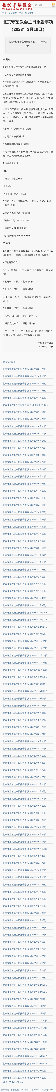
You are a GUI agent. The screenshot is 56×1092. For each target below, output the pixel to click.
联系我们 (5, 1089)
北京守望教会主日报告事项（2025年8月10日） (26, 755)
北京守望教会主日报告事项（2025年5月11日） (25, 848)
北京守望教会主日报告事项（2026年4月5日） (25, 512)
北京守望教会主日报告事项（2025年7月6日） (25, 791)
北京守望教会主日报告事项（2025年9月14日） (26, 720)
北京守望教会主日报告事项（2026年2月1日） (25, 576)
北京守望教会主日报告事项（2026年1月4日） (25, 598)
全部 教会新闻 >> (13, 1082)
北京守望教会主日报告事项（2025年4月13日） (26, 877)
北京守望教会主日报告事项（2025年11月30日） (26, 641)
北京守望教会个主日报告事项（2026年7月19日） (27, 405)
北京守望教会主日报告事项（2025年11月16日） (26, 655)
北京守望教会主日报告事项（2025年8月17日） (26, 748)
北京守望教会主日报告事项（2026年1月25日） (26, 584)
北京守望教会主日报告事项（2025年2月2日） (25, 949)
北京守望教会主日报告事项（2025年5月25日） (26, 834)
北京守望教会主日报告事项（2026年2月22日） (26, 555)
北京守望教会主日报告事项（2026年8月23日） (26, 369)
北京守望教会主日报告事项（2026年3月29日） (26, 519)
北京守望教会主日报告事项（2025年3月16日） (26, 906)
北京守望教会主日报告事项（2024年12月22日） (26, 992)
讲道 (21, 13)
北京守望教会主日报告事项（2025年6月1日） (25, 827)
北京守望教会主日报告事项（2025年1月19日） (26, 963)
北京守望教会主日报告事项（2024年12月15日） (26, 999)
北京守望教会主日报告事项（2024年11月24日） (26, 1020)
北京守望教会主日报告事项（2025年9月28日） (26, 705)
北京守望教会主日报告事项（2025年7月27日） (26, 770)
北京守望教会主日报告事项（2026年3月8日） (25, 541)
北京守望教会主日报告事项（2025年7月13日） (26, 784)
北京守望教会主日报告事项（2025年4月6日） (25, 884)
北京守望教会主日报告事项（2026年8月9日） (25, 383)
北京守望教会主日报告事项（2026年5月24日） (26, 462)
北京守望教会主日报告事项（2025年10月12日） (26, 691)
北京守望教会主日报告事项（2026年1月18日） (26, 591)
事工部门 (25, 1089)
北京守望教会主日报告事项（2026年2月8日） (25, 569)
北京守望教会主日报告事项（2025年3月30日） (26, 891)
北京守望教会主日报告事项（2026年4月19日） (26, 498)
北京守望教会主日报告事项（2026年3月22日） (26, 526)
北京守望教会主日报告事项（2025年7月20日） (26, 777)
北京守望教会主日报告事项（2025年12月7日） (26, 634)
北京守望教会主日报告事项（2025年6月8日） (25, 820)
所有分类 (29, 13)
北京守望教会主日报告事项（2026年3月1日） (25, 548)
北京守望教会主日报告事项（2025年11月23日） (26, 648)
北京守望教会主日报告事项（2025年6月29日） (26, 798)
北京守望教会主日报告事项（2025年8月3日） (25, 763)
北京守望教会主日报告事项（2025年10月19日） (26, 684)
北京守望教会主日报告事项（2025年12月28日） (26, 612)
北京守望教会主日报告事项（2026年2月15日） (26, 562)
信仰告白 (36, 1089)
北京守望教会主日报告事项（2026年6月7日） (25, 448)
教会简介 (15, 1089)
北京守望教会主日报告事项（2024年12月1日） (26, 1013)
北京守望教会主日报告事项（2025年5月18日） (26, 841)
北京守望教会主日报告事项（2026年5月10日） (26, 476)
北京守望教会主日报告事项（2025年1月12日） (26, 970)
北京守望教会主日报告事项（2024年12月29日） (26, 985)
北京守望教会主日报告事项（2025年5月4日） (25, 856)
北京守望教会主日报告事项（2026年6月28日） (26, 426)
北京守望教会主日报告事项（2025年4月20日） (26, 870)
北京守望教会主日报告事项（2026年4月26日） (26, 491)
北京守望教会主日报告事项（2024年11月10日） (26, 1035)
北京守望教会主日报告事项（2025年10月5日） (26, 698)
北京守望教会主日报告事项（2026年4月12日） (26, 505)
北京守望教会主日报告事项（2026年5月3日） (25, 483)
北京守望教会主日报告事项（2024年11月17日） (26, 1027)
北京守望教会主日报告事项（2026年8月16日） (26, 376)
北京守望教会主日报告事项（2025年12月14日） (26, 627)
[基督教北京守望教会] (17, 10)
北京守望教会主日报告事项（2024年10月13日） (26, 1063)
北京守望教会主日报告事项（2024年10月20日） (26, 1049)
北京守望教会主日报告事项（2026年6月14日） (26, 433)
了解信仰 (13, 13)
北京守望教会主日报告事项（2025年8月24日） (26, 741)
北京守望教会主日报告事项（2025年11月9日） (25, 662)
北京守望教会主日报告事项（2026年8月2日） (25, 390)
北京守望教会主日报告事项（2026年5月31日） (26, 455)
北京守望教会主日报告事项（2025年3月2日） (25, 920)
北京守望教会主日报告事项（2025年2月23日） (26, 927)
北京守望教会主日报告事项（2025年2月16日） (26, 934)
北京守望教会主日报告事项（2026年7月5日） (25, 419)
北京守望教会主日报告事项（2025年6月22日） (26, 806)
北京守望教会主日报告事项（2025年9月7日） (25, 727)
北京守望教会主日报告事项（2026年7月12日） (26, 412)
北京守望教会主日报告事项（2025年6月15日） (26, 813)
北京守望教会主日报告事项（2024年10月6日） (26, 1070)
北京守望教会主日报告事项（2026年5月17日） (26, 469)
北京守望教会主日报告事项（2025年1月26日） (26, 956)
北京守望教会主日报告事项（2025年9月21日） (26, 712)
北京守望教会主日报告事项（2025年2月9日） (25, 942)
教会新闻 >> (10, 362)
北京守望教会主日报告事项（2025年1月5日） (25, 977)
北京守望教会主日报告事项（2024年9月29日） (26, 1078)
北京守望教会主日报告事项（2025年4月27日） (26, 863)
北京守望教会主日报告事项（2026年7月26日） (26, 397)
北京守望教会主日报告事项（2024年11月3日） (25, 1042)
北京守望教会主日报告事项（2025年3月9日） (25, 913)
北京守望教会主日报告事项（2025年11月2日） (25, 670)
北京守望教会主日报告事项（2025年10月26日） (26, 677)
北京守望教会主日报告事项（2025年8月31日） (26, 734)
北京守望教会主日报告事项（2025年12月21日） (26, 619)
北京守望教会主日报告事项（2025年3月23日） (26, 899)
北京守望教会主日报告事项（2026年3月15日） (26, 533)
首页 (4, 13)
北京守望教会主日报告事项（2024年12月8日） (26, 1006)
